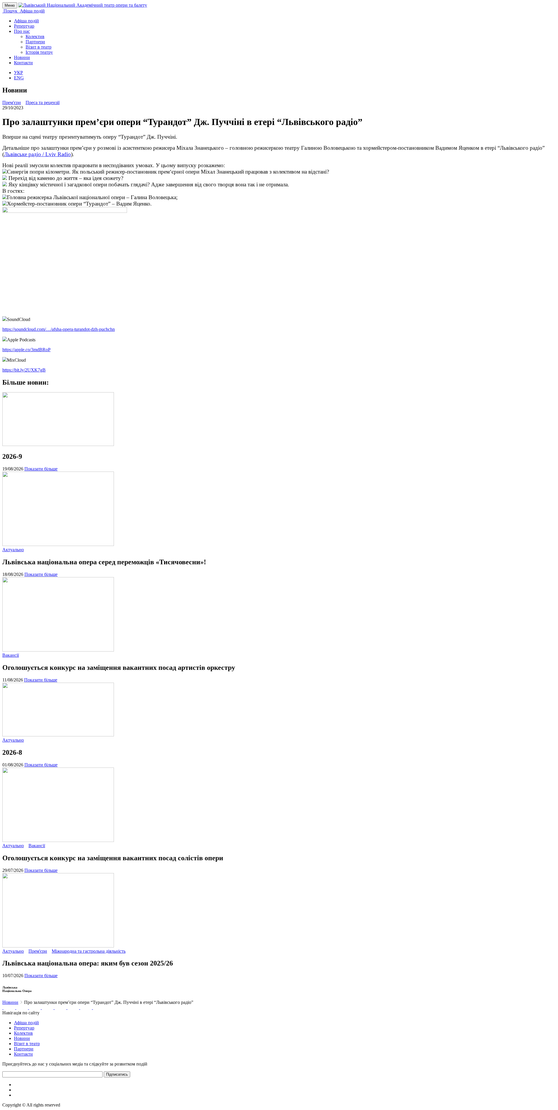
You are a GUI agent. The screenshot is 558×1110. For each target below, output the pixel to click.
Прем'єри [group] (11, 102)
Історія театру (39, 52)
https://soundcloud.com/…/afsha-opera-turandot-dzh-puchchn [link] (58, 329)
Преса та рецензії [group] (43, 102)
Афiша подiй (26, 1022)
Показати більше (41, 468)
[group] (2, 1007)
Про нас (22, 31)
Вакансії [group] (10, 655)
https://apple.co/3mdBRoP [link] (26, 349)
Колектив (35, 36)
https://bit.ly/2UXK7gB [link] (24, 369)
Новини (22, 57)
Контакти (23, 62)
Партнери (35, 41)
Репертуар (24, 26)
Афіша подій (26, 20)
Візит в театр (38, 46)
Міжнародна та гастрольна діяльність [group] (89, 951)
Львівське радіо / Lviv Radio (37, 154)
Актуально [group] (13, 549)
